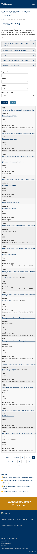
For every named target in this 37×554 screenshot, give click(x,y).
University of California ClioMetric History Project (16, 487)
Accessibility (5, 541)
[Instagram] (14, 516)
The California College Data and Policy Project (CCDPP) (18, 481)
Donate (18, 519)
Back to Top (32, 551)
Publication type (7, 92)
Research (4, 474)
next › (30, 462)
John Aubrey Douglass (9, 116)
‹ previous (17, 458)
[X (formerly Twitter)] (3, 516)
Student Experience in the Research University (18, 477)
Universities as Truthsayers (11, 202)
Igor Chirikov (21, 162)
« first (8, 458)
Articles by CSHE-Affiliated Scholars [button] (14, 50)
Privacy (3, 546)
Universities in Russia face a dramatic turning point (18, 156)
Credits (25, 519)
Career (31, 519)
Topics (3, 85)
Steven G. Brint (7, 277)
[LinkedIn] (7, 516)
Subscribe (11, 519)
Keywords (5, 72)
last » (20, 466)
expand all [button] (32, 40)
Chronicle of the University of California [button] (15, 60)
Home (3, 20)
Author (3, 79)
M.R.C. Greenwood (8, 416)
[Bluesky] (18, 516)
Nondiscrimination (7, 543)
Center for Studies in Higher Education (16, 13)
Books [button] (5, 55)
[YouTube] (10, 516)
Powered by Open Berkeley (9, 538)
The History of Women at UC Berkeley (15, 492)
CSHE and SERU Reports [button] (11, 65)
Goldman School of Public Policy (12, 525)
